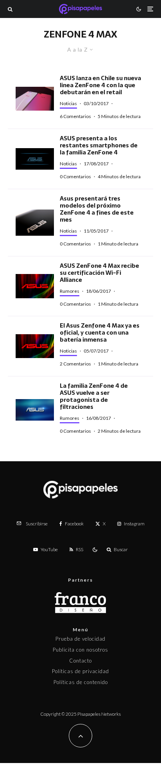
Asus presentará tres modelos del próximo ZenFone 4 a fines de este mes (97, 209)
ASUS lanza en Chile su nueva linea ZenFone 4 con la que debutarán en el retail (100, 85)
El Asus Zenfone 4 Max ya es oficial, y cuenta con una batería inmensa (100, 332)
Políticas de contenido (81, 682)
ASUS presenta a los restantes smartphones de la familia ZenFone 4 (99, 145)
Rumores (69, 291)
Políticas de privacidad (80, 671)
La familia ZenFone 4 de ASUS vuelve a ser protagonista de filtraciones (94, 396)
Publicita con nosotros (80, 650)
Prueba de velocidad (80, 639)
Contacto (80, 660)
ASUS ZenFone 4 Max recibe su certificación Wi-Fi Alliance (99, 272)
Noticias (68, 103)
